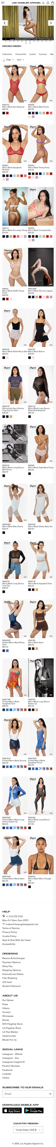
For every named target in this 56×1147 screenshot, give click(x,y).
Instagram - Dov (10, 1058)
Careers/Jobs (9, 1035)
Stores (5, 1020)
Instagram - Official (12, 1054)
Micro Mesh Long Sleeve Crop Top (13, 584)
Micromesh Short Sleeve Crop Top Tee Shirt (13, 409)
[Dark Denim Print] (3, 650)
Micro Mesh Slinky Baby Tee (40, 526)
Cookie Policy (9, 936)
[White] (10, 113)
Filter (8, 59)
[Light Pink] (29, 116)
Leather (32, 54)
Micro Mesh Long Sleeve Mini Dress (13, 468)
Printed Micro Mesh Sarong (14, 760)
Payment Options (11, 962)
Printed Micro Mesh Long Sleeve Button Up (13, 820)
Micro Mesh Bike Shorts (12, 526)
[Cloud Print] (14, 709)
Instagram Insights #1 (13, 1062)
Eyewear (43, 54)
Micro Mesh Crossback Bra (39, 230)
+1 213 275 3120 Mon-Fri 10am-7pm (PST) (15, 918)
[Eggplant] (33, 113)
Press (5, 1004)
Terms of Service (11, 928)
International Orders (12, 974)
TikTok (5, 1077)
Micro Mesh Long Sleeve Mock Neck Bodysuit (39, 409)
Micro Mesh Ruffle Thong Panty (13, 291)
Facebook (7, 1070)
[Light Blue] (40, 113)
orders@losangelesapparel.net (22, 924)
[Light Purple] (33, 116)
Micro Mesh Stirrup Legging (40, 290)
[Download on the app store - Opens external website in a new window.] (12, 1112)
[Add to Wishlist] (25, 100)
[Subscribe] (50, 1093)
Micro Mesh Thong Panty (39, 167)
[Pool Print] (10, 709)
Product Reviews (11, 1065)
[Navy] (36, 113)
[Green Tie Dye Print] (18, 709)
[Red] (7, 113)
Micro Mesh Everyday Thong (14, 230)
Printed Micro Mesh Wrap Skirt (13, 643)
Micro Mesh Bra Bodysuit (13, 106)
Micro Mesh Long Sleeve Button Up (39, 702)
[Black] (3, 113)
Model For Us (9, 1039)
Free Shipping (9, 978)
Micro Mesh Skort (36, 642)
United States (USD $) (26, 1129)
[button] (2, 3)
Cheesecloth (20, 54)
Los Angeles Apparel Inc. (32, 1143)
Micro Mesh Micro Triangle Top (39, 879)
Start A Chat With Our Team (16, 940)
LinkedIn (6, 1073)
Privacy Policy (9, 932)
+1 (40, 177)
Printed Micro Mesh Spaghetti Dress (36, 761)
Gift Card (7, 982)
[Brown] (7, 175)
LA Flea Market (10, 1032)
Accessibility (8, 944)
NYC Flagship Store (12, 1023)
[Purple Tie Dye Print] (21, 709)
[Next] (51, 23)
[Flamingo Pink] (51, 113)
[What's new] (48, 3)
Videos (5, 1008)
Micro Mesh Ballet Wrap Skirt (15, 351)
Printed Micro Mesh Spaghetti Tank (10, 702)
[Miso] (43, 113)
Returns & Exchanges (13, 958)
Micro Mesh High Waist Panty (41, 467)
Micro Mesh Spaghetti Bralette (11, 168)
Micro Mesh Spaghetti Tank (40, 583)
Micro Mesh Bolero (36, 351)
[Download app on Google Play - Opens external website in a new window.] (34, 1112)
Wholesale (7, 1016)
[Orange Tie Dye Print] (25, 709)
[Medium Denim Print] (7, 650)
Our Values (8, 1000)
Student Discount (11, 986)
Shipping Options (11, 970)
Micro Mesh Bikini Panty (38, 106)
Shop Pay (7, 966)
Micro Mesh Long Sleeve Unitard (39, 820)
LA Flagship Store (11, 1028)
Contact (6, 1012)
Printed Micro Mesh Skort (13, 878)
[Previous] (5, 23)
